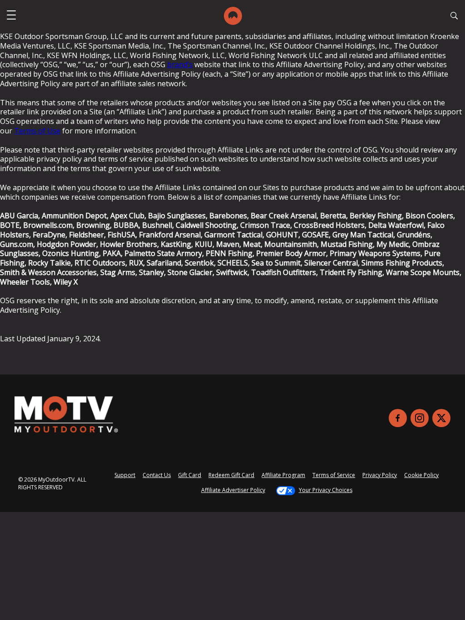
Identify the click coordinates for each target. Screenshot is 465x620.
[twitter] (441, 418)
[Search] (454, 16)
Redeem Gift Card (231, 475)
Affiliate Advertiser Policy (233, 490)
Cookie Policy (421, 475)
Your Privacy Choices (325, 490)
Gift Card (189, 475)
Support (124, 475)
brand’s (180, 64)
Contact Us (157, 475)
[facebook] (398, 418)
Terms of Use (37, 131)
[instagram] (419, 418)
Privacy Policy (379, 475)
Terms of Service (333, 475)
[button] (11, 16)
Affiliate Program (283, 475)
